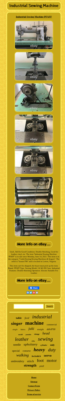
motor (52, 360)
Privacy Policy (34, 390)
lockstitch (36, 356)
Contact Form (34, 386)
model (20, 334)
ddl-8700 (51, 329)
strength (30, 365)
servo (48, 355)
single (15, 329)
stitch (30, 361)
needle (17, 344)
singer (16, 323)
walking (22, 355)
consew (27, 350)
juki (31, 328)
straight (40, 329)
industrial (42, 316)
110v (33, 341)
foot (40, 360)
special (16, 350)
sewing (45, 339)
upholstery (30, 344)
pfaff (41, 366)
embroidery (17, 361)
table (19, 317)
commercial (52, 324)
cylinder (43, 345)
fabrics (23, 329)
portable (28, 334)
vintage (36, 334)
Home (33, 377)
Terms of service (34, 394)
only (52, 345)
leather (22, 339)
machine (34, 323)
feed (27, 318)
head (46, 333)
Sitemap (33, 382)
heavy (39, 349)
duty (52, 349)
